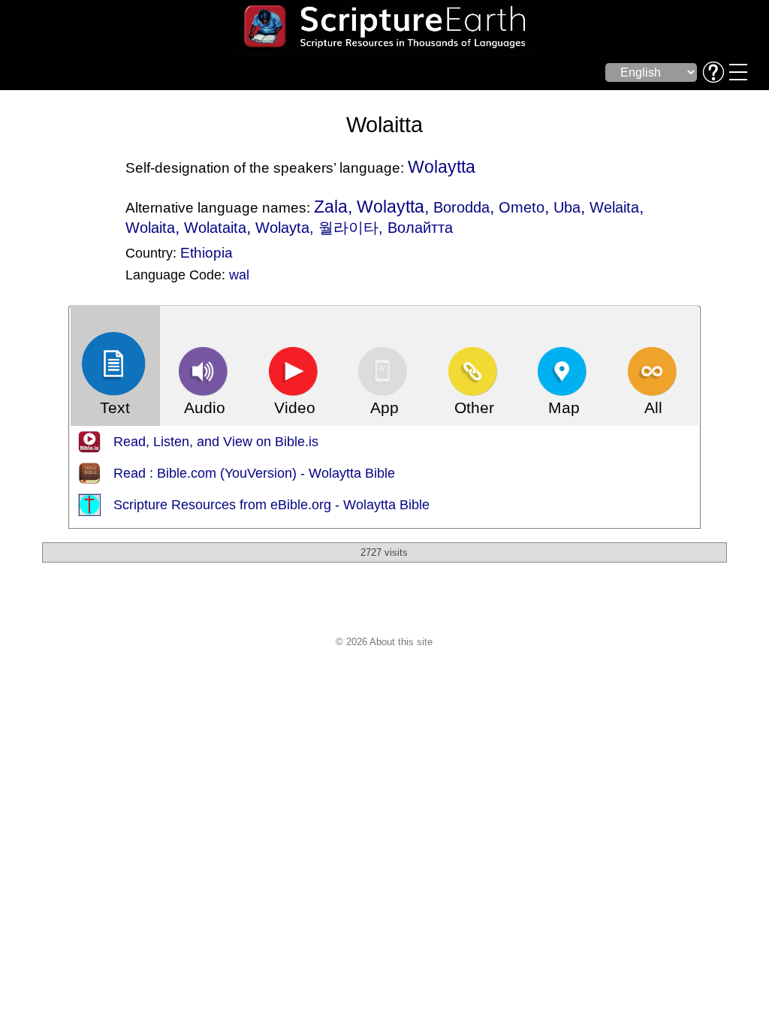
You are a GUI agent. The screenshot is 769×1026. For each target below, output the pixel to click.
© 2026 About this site (384, 641)
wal (239, 274)
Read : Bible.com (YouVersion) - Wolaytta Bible (254, 473)
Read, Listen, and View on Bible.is (215, 441)
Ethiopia (206, 252)
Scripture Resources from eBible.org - (228, 504)
